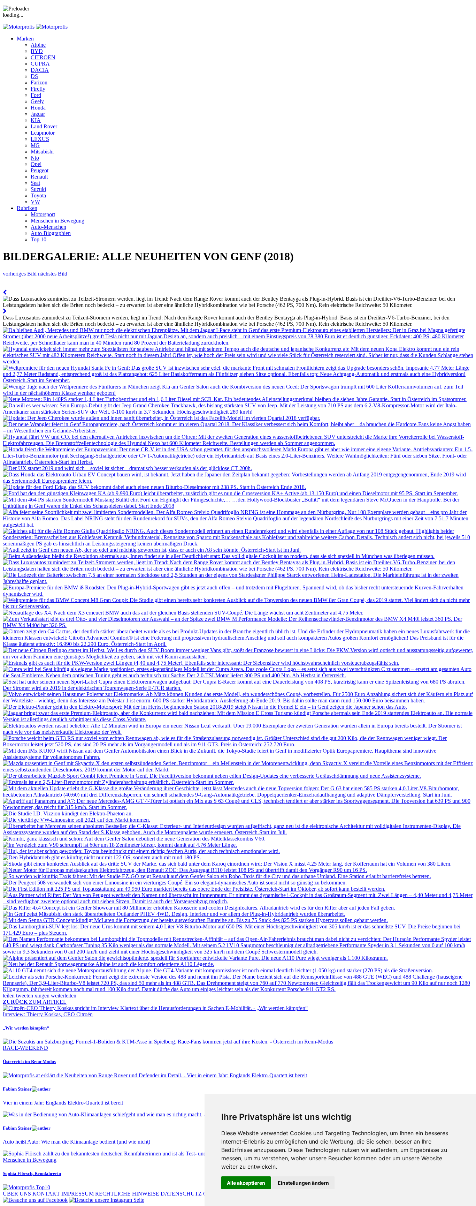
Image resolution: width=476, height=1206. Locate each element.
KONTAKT (46, 1194)
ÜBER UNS (17, 1194)
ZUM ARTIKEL (35, 1002)
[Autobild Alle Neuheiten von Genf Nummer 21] (5, 311)
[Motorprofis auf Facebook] (35, 1200)
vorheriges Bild (20, 274)
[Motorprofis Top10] (26, 1187)
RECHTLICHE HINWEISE (127, 1194)
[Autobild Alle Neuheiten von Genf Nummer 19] (5, 292)
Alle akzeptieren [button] (246, 1183)
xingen (42, 995)
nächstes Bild (52, 274)
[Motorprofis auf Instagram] (106, 1200)
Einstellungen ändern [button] (303, 1183)
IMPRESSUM (77, 1194)
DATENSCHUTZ (181, 1194)
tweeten (25, 995)
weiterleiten (63, 995)
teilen (9, 995)
